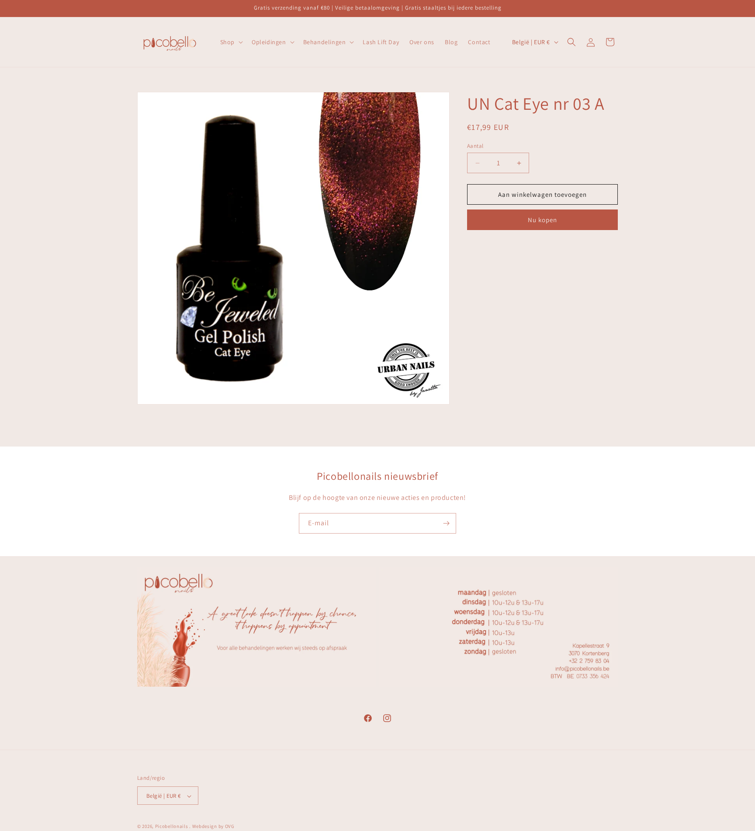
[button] (230, 42)
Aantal (475, 146)
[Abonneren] (446, 523)
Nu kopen (542, 220)
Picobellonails (171, 827)
